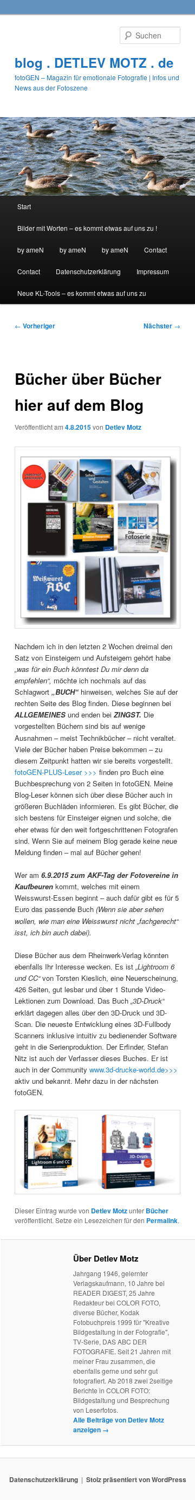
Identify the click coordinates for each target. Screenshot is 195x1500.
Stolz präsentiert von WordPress (136, 1479)
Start (24, 206)
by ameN (30, 249)
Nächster (162, 326)
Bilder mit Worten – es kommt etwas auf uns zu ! (87, 227)
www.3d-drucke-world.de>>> (132, 1069)
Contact (155, 249)
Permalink (162, 1220)
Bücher (157, 1210)
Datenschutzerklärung (88, 271)
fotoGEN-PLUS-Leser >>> (57, 772)
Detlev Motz (123, 427)
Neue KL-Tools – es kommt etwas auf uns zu (81, 293)
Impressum (152, 271)
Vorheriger (35, 326)
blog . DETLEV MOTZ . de (94, 62)
